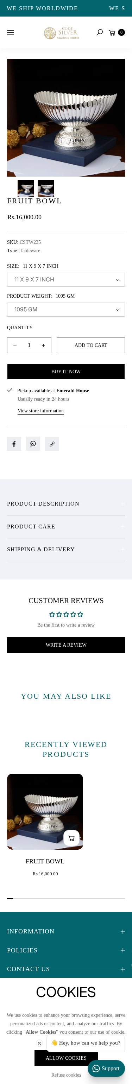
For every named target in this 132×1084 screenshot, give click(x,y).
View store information (41, 410)
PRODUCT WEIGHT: (41, 296)
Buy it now (66, 371)
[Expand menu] (10, 32)
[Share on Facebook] (14, 444)
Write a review (66, 645)
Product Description (43, 504)
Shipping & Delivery (41, 549)
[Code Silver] (61, 32)
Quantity (20, 327)
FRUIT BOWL (45, 861)
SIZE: (32, 266)
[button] (99, 32)
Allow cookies (66, 1058)
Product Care (31, 527)
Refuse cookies (66, 1075)
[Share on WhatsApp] (33, 444)
